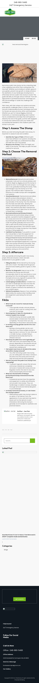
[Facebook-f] (3, 640)
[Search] (32, 440)
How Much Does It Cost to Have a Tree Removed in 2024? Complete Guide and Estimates (18, 536)
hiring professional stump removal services (19, 238)
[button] (37, 12)
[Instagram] (6, 640)
